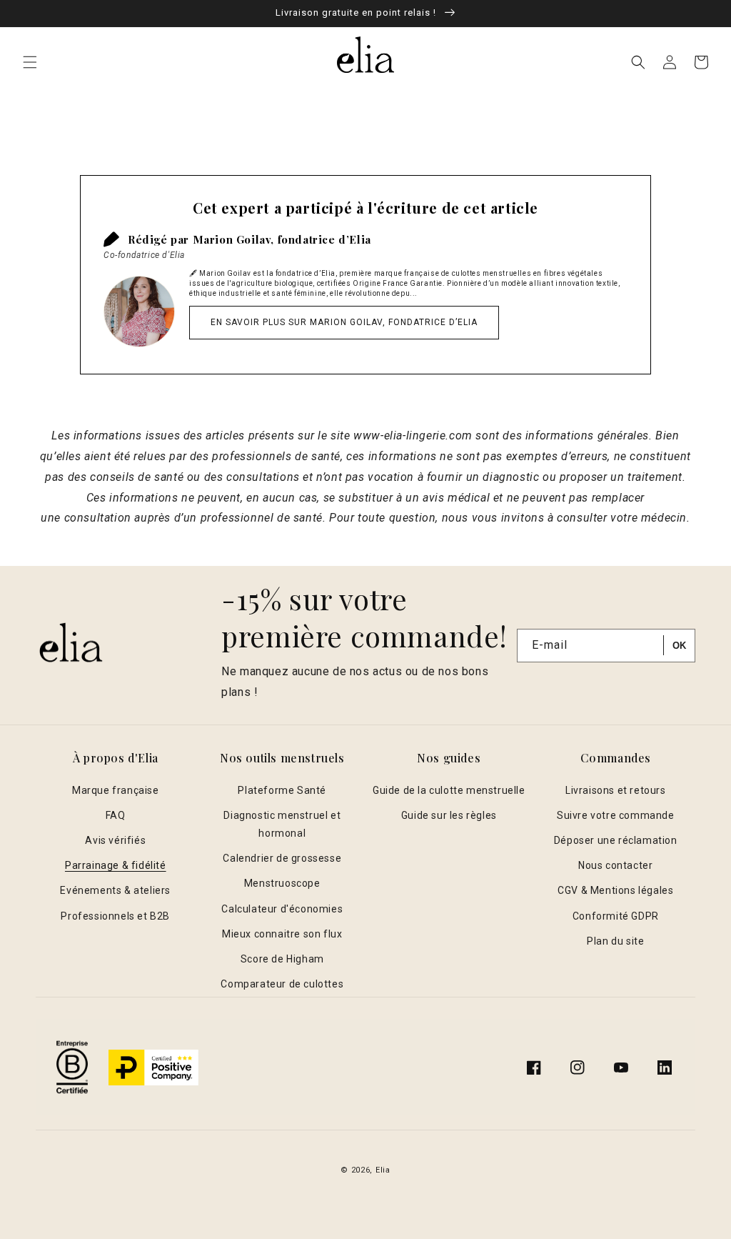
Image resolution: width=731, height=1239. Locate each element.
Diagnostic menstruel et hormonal (282, 824)
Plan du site (615, 941)
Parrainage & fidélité (115, 865)
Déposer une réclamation (615, 840)
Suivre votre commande (616, 815)
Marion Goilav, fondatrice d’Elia (282, 239)
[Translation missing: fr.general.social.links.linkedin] (664, 1067)
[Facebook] (534, 1067)
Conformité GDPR (616, 916)
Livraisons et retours (615, 790)
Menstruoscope (282, 883)
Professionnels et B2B (115, 916)
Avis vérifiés (115, 840)
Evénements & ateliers (115, 890)
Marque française (115, 790)
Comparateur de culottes (282, 984)
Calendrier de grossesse (282, 858)
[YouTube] (621, 1067)
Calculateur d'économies (282, 909)
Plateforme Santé (282, 790)
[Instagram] (577, 1067)
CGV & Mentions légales (615, 890)
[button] (30, 62)
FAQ (116, 815)
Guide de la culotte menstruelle (449, 790)
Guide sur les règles (449, 815)
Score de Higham (282, 959)
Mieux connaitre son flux (282, 934)
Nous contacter (615, 865)
